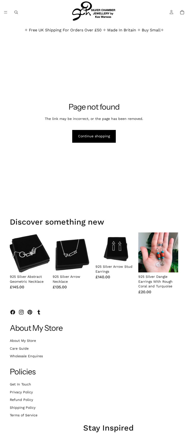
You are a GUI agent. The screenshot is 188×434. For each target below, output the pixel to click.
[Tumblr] (39, 312)
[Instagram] (21, 312)
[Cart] (182, 12)
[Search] (16, 12)
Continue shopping (94, 136)
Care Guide (19, 348)
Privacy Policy (21, 392)
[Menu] (5, 12)
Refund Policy (21, 400)
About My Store (23, 341)
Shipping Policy (22, 407)
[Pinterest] (30, 312)
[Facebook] (13, 312)
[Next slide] (44, 252)
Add (46, 265)
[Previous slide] (15, 252)
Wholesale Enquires (26, 356)
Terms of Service (23, 415)
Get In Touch (20, 384)
